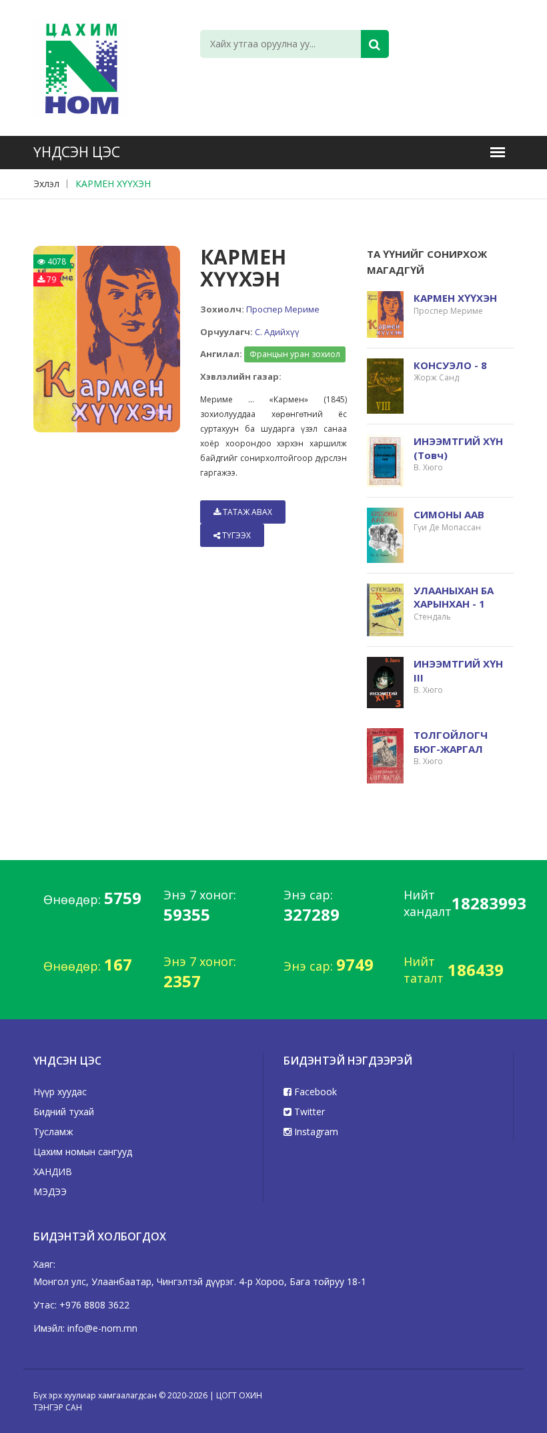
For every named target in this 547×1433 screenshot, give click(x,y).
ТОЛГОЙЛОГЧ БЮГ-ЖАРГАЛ (451, 741)
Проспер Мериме (283, 309)
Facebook (314, 1091)
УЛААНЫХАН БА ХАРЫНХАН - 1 (454, 597)
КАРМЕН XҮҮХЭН (113, 183)
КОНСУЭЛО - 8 (450, 365)
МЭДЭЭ (50, 1191)
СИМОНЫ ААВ (449, 514)
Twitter (308, 1111)
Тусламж (53, 1131)
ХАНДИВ (52, 1171)
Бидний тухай (63, 1111)
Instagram (315, 1131)
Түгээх (235, 535)
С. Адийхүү (277, 332)
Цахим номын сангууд (82, 1151)
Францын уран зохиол (294, 354)
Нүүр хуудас (60, 1091)
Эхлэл (46, 183)
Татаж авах (246, 512)
